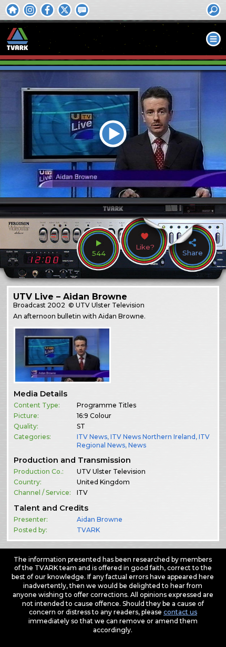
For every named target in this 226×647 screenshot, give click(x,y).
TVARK (88, 530)
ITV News (92, 437)
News (137, 445)
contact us (180, 612)
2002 (56, 305)
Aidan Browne (99, 519)
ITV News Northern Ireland (153, 437)
